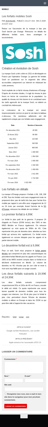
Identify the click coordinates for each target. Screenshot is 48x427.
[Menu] (45, 3)
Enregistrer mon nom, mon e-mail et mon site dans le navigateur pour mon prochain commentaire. (22, 397)
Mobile (5, 9)
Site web (7, 385)
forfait (14, 317)
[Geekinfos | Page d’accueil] (7, 3)
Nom (6, 376)
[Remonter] (24, 416)
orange (21, 317)
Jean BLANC (11, 21)
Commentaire (10, 359)
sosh (27, 317)
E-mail (28, 376)
